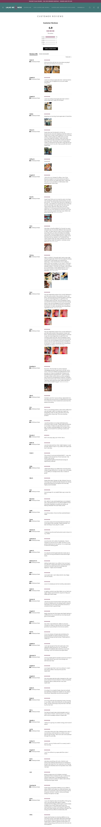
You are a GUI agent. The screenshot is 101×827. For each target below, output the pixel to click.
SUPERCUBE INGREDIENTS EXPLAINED (63, 7)
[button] (3, 7)
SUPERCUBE (27, 7)
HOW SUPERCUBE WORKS (41, 7)
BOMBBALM (81, 7)
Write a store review (50, 48)
